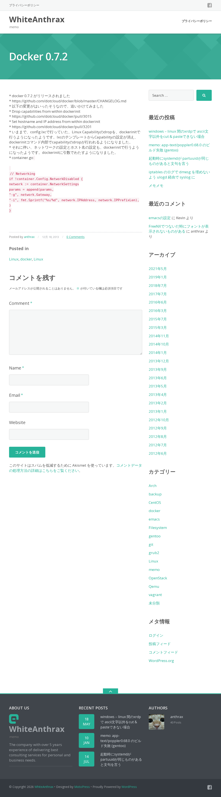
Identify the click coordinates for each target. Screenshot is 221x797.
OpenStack (158, 577)
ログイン (156, 635)
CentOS (155, 502)
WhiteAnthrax (44, 787)
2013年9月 (158, 369)
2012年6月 (158, 453)
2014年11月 (159, 335)
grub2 (154, 552)
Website (17, 422)
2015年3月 (158, 327)
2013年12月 (159, 360)
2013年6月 (158, 377)
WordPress (129, 787)
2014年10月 (159, 344)
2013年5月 (158, 386)
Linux (14, 259)
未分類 (154, 603)
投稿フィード (160, 643)
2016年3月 (158, 310)
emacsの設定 (160, 217)
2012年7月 (158, 444)
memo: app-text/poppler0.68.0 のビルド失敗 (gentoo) (120, 740)
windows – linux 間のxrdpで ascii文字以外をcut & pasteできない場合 (178, 134)
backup (155, 494)
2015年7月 (158, 319)
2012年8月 (158, 436)
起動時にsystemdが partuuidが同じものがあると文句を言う (179, 161)
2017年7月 (158, 293)
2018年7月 (158, 285)
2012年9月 (158, 428)
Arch (152, 485)
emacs (154, 519)
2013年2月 (158, 402)
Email (14, 395)
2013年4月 (158, 394)
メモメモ (156, 185)
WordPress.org (161, 660)
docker (26, 259)
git (151, 544)
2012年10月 (159, 419)
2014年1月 (158, 352)
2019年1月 (158, 277)
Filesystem (158, 527)
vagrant (155, 594)
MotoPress (82, 787)
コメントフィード (163, 652)
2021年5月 (158, 268)
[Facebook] (209, 5)
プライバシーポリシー (24, 5)
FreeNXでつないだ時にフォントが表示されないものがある (179, 229)
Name (15, 368)
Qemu (154, 586)
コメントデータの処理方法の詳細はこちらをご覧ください (75, 468)
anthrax (29, 237)
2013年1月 (158, 411)
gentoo (155, 535)
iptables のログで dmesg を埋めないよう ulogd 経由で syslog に (179, 174)
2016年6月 (158, 302)
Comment (19, 303)
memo (154, 569)
